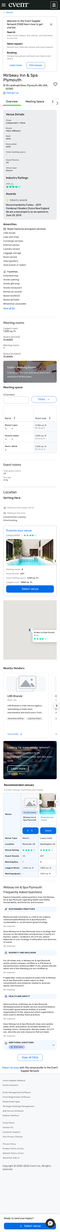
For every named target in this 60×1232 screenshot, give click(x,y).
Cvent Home (8, 1123)
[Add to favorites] (55, 84)
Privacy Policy (9, 1144)
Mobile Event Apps (11, 1101)
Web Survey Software (13, 1111)
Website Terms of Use (13, 1153)
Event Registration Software (16, 1097)
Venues (9, 12)
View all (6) (9, 308)
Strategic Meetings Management (18, 1106)
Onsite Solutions (10, 1085)
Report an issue (10, 1067)
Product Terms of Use (13, 1148)
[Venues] (54, 4)
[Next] (56, 102)
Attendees (9, 394)
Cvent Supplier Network (14, 1080)
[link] (26, 684)
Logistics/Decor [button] (34, 719)
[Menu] (3, 5)
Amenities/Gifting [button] (15, 719)
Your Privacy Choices (13, 1137)
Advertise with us (11, 1158)
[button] (25, 399)
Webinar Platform (11, 1115)
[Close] (51, 24)
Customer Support (11, 1132)
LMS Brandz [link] (15, 696)
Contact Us (8, 1127)
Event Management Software (17, 1092)
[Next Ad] (55, 561)
